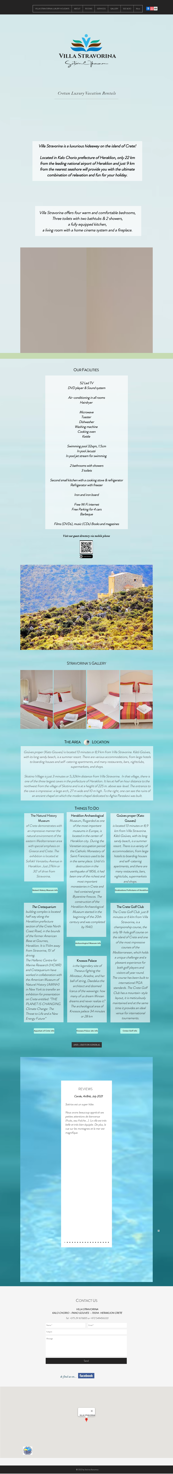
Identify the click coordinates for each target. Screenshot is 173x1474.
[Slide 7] (82, 1242)
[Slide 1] (69, 1242)
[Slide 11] (67, 1242)
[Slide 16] (103, 1242)
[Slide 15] (100, 1242)
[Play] (84, 647)
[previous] (26, 701)
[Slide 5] (77, 1242)
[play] (147, 726)
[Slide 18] (108, 1242)
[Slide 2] (72, 1242)
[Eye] (86, 742)
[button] (36, 699)
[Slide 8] (87, 1242)
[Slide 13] (95, 1242)
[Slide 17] (105, 1242)
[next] (147, 701)
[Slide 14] (98, 1242)
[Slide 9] (85, 1242)
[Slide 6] (80, 1242)
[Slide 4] (64, 1242)
